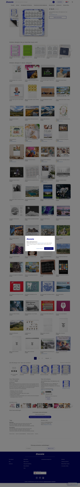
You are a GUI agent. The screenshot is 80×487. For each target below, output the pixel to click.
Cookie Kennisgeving (41, 243)
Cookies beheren (39, 248)
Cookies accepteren (49, 248)
